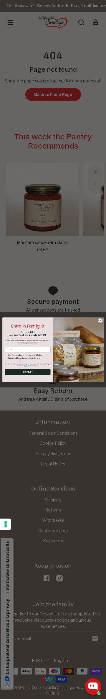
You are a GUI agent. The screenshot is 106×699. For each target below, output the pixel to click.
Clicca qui (26, 365)
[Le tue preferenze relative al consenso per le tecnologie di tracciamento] (5, 524)
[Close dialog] (101, 320)
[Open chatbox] (93, 686)
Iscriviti (27, 372)
